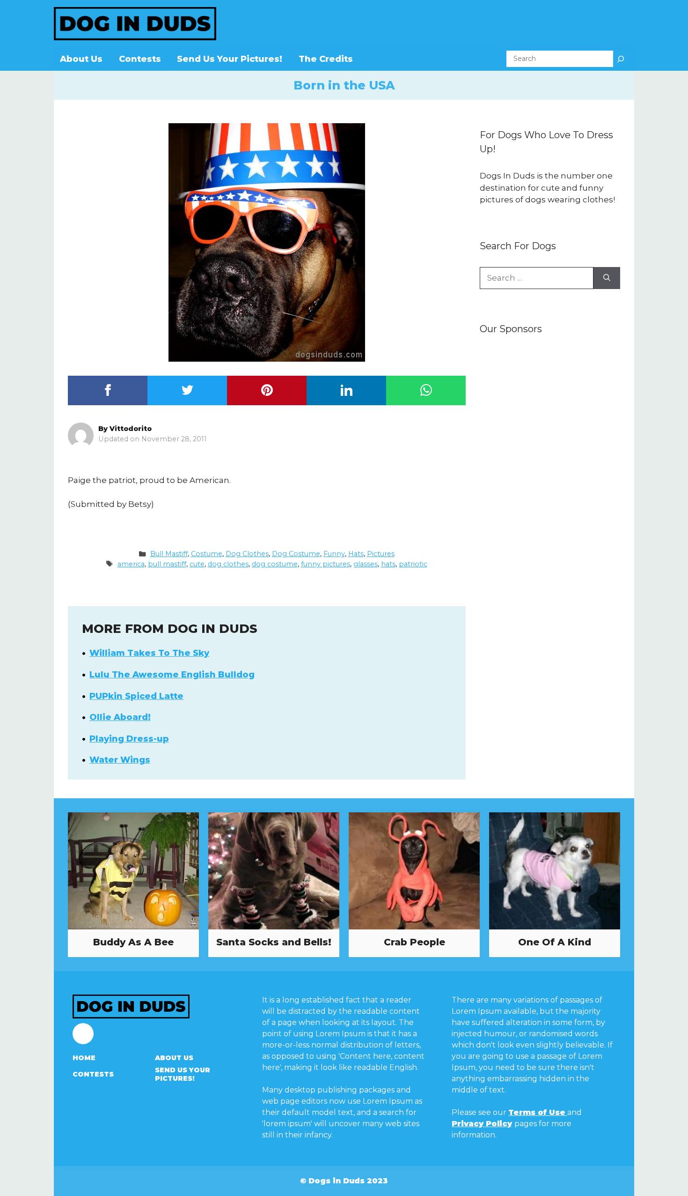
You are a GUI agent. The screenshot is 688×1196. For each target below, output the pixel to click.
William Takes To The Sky (149, 653)
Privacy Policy (482, 1123)
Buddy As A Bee (133, 942)
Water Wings (119, 760)
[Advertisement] (550, 490)
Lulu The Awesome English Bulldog (172, 674)
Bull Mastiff (169, 554)
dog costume (275, 564)
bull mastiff (167, 564)
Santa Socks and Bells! (273, 942)
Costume (206, 554)
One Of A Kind (554, 942)
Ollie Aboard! (120, 717)
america (131, 564)
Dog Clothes (247, 554)
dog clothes (228, 564)
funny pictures (325, 564)
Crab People (414, 942)
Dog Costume (296, 554)
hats (388, 564)
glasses (365, 564)
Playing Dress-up (129, 739)
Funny (334, 554)
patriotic (413, 564)
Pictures (381, 554)
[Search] (620, 59)
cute (197, 564)
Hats (356, 554)
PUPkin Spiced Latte (136, 696)
